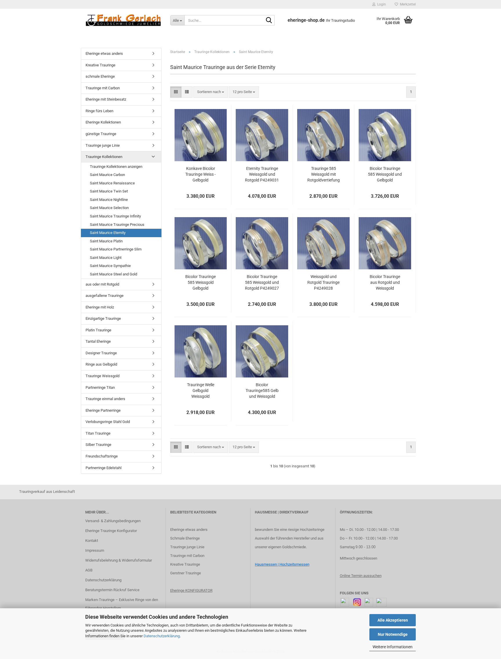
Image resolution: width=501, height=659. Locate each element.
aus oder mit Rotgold (102, 284)
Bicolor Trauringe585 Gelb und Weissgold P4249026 (262, 390)
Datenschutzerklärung (162, 636)
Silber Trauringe (98, 444)
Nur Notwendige (393, 634)
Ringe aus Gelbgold (101, 364)
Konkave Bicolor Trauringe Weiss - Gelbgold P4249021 (200, 174)
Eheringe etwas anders (104, 53)
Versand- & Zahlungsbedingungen (113, 521)
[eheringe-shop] (123, 20)
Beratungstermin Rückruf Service (112, 590)
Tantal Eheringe (98, 341)
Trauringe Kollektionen (104, 157)
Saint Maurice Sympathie (110, 266)
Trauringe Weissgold (102, 376)
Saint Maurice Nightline (109, 199)
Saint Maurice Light (105, 257)
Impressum (94, 550)
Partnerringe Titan (100, 387)
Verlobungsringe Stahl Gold (108, 422)
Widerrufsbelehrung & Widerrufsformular (118, 560)
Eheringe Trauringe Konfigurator (111, 531)
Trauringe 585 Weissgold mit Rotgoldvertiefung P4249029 (323, 174)
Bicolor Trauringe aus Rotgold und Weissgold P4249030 (385, 282)
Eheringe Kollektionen (103, 122)
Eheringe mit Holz (100, 307)
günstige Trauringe (101, 134)
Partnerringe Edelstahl (103, 468)
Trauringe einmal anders (105, 399)
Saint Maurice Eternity (108, 232)
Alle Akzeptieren (392, 620)
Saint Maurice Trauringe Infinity (115, 216)
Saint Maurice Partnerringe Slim (115, 249)
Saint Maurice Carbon (107, 175)
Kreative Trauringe (100, 65)
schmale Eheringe (100, 76)
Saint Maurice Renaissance (112, 183)
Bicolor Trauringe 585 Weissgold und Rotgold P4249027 (262, 282)
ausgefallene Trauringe (105, 295)
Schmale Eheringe (185, 538)
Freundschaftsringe (102, 456)
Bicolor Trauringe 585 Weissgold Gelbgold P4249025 (200, 282)
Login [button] (380, 4)
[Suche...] (269, 20)
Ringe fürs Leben (99, 111)
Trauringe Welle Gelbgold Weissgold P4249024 (200, 390)
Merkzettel (407, 4)
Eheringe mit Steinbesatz (106, 99)
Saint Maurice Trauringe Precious (117, 224)
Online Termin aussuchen (361, 575)
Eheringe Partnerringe (103, 410)
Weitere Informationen (393, 647)
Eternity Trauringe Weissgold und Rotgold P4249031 (262, 174)
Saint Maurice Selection (109, 208)
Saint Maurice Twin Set (109, 191)
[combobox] (210, 92)
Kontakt (91, 540)
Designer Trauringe (101, 353)
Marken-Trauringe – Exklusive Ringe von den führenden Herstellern (121, 604)
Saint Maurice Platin (106, 241)
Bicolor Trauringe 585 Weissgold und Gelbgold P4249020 (385, 174)
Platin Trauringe (98, 330)
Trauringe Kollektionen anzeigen (116, 166)
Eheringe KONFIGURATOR (191, 590)
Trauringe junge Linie (103, 145)
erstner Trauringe (187, 573)
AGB (88, 570)
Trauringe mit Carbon (103, 88)
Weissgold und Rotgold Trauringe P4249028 (323, 282)
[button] (175, 92)
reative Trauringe (186, 564)
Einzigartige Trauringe (103, 318)
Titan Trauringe (98, 433)
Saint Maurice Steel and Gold (113, 274)
